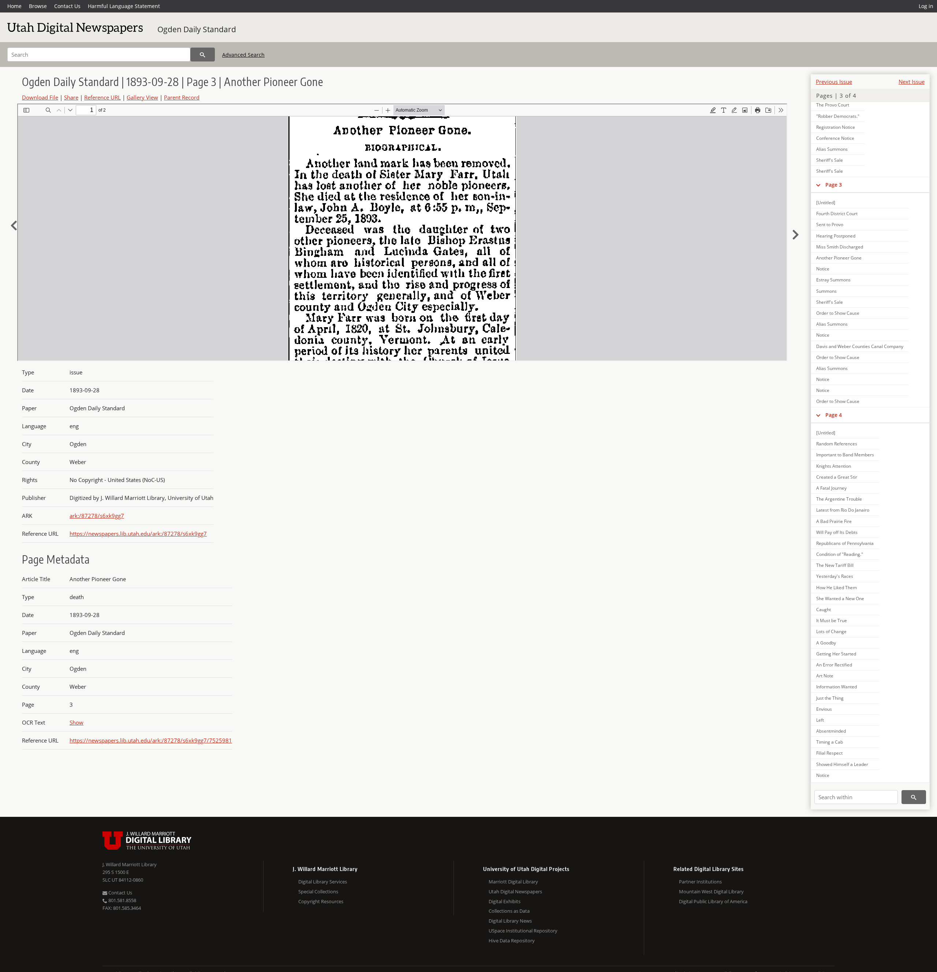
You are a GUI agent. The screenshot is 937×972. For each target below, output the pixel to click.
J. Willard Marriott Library (129, 864)
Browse (38, 6)
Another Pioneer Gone (839, 258)
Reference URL (102, 97)
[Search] (202, 54)
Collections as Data (509, 911)
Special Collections (318, 891)
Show (76, 722)
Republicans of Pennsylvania (845, 543)
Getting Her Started (836, 654)
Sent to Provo (829, 224)
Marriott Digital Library (513, 881)
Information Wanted (836, 687)
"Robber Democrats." (837, 116)
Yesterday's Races (834, 576)
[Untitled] (825, 202)
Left (820, 720)
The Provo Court (832, 105)
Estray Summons (833, 280)
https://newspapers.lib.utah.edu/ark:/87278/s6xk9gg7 (138, 533)
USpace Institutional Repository (523, 930)
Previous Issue (834, 81)
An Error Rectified (834, 665)
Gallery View (142, 97)
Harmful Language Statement (124, 6)
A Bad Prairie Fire (834, 521)
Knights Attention (833, 466)
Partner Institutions (700, 881)
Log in (926, 6)
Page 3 (833, 184)
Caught (823, 609)
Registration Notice (835, 127)
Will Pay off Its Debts (837, 532)
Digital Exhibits (504, 901)
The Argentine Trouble (839, 499)
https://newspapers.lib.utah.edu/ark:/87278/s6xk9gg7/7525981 (151, 740)
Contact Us (67, 6)
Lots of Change (831, 631)
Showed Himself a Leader (842, 764)
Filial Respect (829, 753)
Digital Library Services (322, 881)
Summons (826, 291)
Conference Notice (835, 138)
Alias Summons (832, 149)
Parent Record (181, 97)
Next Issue (912, 81)
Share (71, 97)
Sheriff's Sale (829, 160)
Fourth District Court (837, 213)
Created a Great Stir (836, 477)
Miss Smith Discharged (839, 247)
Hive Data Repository (512, 940)
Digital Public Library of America (713, 901)
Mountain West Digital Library (711, 891)
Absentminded (831, 731)
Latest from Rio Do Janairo (842, 510)
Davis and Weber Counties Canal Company (859, 346)
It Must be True (831, 620)
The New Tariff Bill (835, 565)
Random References (836, 444)
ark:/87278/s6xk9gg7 (97, 515)
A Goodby (826, 643)
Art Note (824, 676)
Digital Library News (510, 920)
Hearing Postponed (835, 236)
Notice (822, 269)
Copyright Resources (320, 901)
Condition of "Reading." (839, 554)
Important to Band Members (845, 455)
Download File (40, 97)
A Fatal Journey (831, 488)
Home (14, 6)
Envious (824, 709)
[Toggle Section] (818, 185)
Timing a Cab (829, 742)
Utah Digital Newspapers (515, 891)
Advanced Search (243, 54)
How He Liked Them (836, 587)
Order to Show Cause (837, 313)
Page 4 (833, 414)
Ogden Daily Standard (196, 29)
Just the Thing (830, 698)
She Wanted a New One (840, 598)
